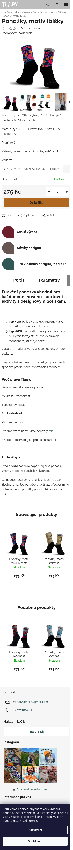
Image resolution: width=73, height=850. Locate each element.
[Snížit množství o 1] (49, 191)
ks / (36, 731)
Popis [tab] (18, 280)
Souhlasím (35, 841)
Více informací (29, 820)
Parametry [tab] (49, 280)
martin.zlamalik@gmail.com (30, 702)
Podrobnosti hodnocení (17, 33)
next (69, 542)
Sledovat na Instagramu (33, 789)
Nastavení (35, 829)
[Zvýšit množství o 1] (66, 191)
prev (4, 542)
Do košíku (36, 202)
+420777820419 (22, 710)
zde (51, 431)
